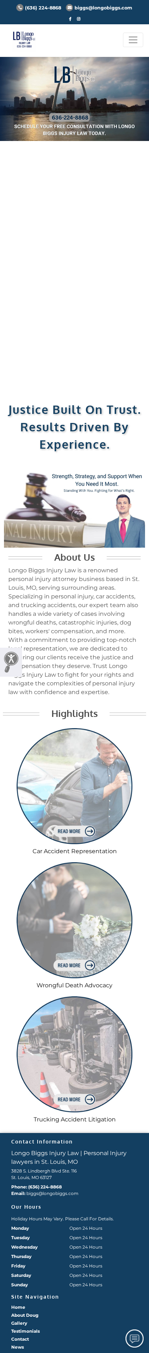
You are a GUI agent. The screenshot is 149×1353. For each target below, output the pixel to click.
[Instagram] (78, 19)
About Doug (24, 1315)
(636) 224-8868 (43, 8)
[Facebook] (70, 19)
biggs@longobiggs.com (103, 8)
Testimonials (25, 1331)
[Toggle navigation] (133, 40)
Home (18, 1307)
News (17, 1347)
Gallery (19, 1323)
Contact (20, 1339)
